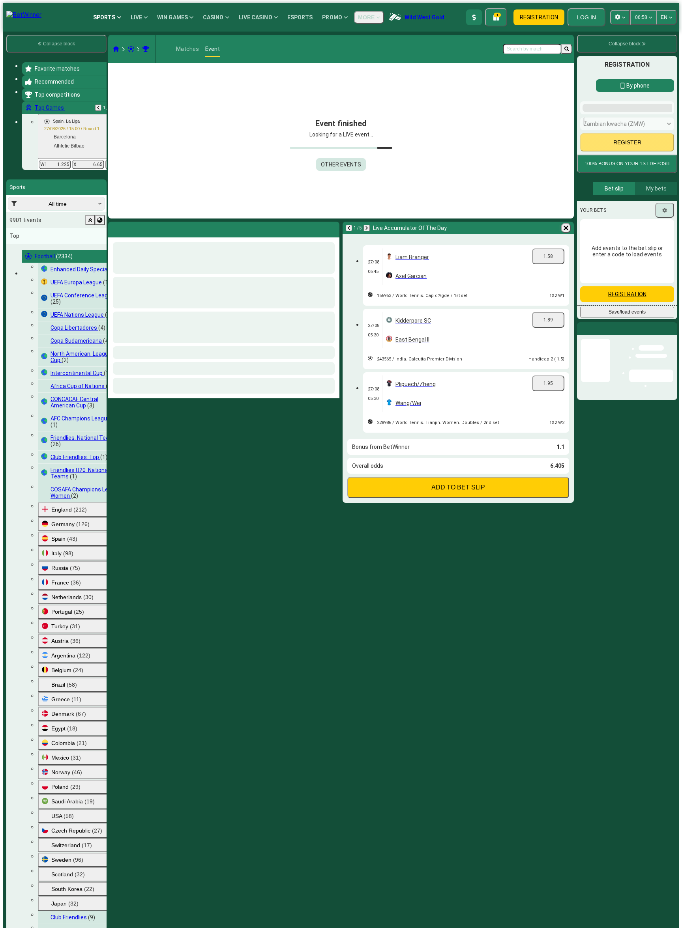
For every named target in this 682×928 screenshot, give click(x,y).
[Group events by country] (100, 220)
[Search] (566, 49)
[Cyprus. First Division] (145, 49)
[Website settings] (620, 17)
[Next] (366, 228)
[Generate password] (641, 266)
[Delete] (566, 228)
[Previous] (98, 108)
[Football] (131, 49)
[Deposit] (474, 17)
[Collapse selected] (90, 220)
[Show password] (663, 266)
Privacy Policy (630, 334)
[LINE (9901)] (116, 49)
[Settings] (664, 401)
